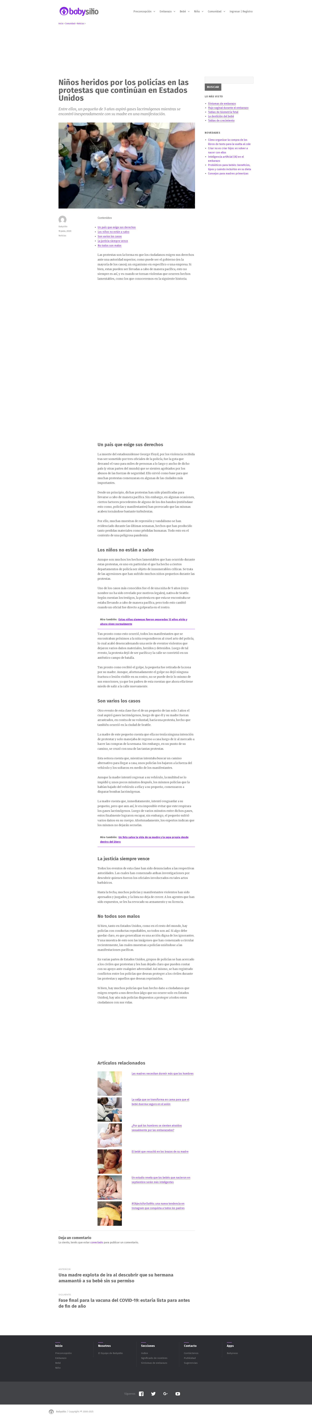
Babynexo (232, 1353)
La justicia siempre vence (113, 240)
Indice (144, 1353)
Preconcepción (142, 11)
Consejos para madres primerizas (228, 173)
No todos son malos (109, 245)
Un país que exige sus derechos (117, 227)
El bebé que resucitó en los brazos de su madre (160, 1151)
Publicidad (190, 1358)
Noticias (62, 235)
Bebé (183, 11)
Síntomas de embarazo (154, 1362)
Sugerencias (191, 1362)
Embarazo (166, 11)
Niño (197, 11)
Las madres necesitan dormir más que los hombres (163, 1073)
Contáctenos (191, 1353)
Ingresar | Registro (241, 11)
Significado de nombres (154, 1358)
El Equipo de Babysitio (110, 1353)
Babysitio (62, 226)
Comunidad (214, 11)
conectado (96, 1242)
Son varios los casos (110, 236)
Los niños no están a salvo (113, 231)
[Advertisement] (156, 50)
